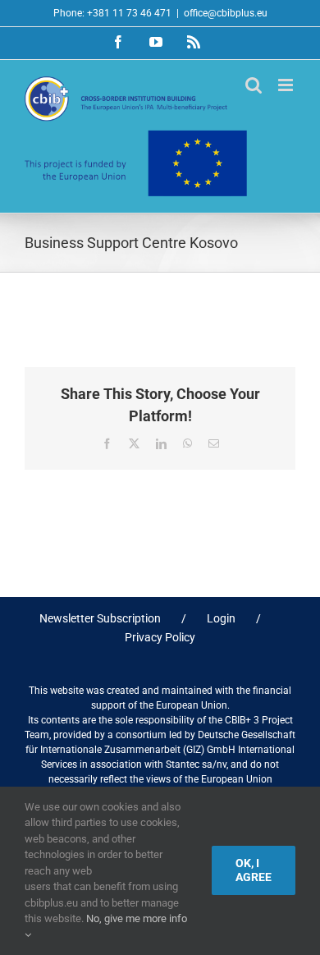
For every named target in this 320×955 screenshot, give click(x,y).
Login (221, 618)
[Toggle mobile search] (253, 85)
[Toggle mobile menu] (286, 85)
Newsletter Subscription (100, 618)
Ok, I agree (253, 870)
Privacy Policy (160, 637)
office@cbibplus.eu (225, 13)
